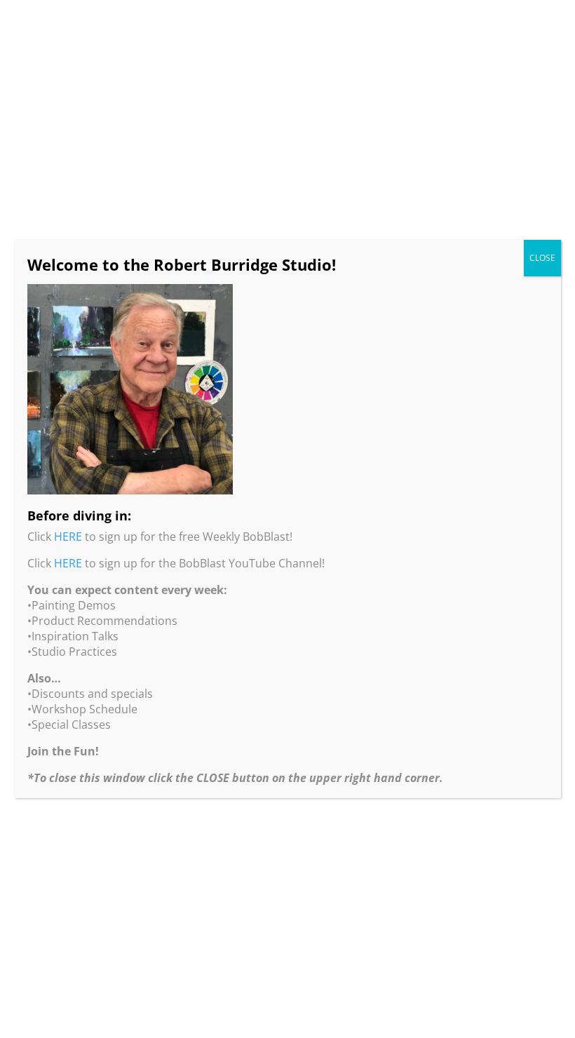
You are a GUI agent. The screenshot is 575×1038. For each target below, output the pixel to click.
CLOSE (542, 258)
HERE (68, 536)
